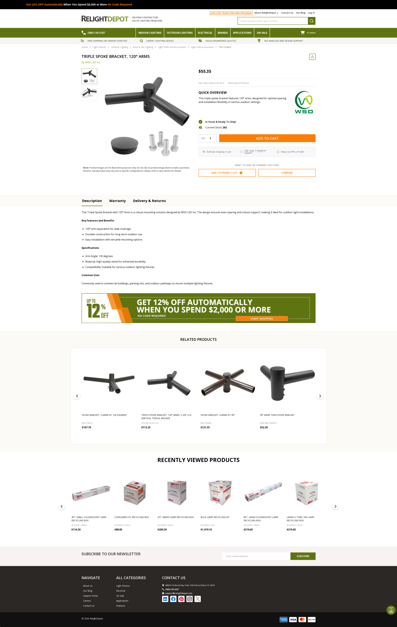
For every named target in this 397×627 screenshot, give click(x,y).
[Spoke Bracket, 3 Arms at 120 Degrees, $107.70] (109, 382)
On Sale (262, 32)
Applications (242, 32)
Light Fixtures (123, 585)
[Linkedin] (165, 599)
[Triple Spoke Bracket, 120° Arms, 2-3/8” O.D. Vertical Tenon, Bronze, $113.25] (169, 382)
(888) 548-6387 (172, 589)
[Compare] (107, 536)
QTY (203, 138)
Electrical (205, 32)
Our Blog (300, 12)
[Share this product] (312, 57)
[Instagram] (189, 599)
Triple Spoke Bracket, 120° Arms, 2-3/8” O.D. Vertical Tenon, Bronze (166, 416)
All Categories (131, 577)
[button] (109, 41)
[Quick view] (105, 434)
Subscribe (303, 556)
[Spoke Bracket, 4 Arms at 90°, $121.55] (228, 382)
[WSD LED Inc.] (304, 102)
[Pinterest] (181, 599)
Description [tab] (92, 200)
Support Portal (90, 595)
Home (85, 47)
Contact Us (287, 12)
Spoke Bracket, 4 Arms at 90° (218, 414)
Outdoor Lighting (180, 32)
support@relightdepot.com (178, 593)
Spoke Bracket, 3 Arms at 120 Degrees (104, 414)
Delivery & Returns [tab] (149, 200)
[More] (278, 13)
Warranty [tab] (117, 200)
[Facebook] (173, 599)
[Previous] (77, 396)
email (260, 150)
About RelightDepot (265, 12)
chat (251, 150)
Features (120, 605)
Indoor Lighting (149, 32)
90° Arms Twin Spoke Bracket (277, 414)
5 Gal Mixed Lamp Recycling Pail (306, 517)
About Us (88, 585)
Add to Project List (226, 173)
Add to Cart (267, 138)
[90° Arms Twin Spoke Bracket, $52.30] (287, 382)
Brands (223, 32)
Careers (87, 600)
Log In (311, 12)
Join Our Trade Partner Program (231, 13)
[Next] (320, 396)
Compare (287, 173)
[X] (198, 599)
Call (246, 150)
